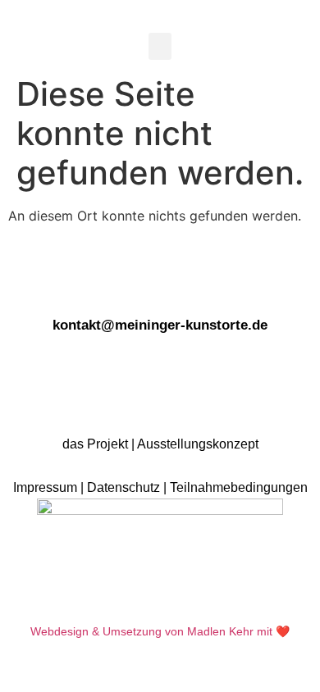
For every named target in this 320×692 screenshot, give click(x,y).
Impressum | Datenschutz (86, 487)
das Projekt (95, 444)
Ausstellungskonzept (197, 444)
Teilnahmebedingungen (239, 487)
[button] (160, 46)
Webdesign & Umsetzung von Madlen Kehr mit (151, 631)
